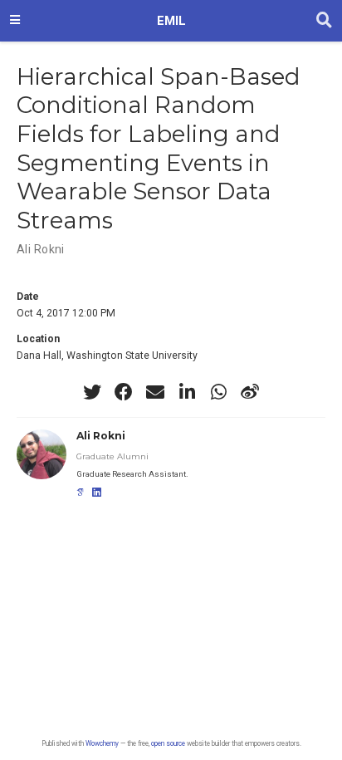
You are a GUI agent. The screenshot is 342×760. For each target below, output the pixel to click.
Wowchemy (102, 743)
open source (168, 743)
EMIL (171, 20)
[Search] (324, 21)
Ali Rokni (41, 249)
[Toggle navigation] (15, 20)
